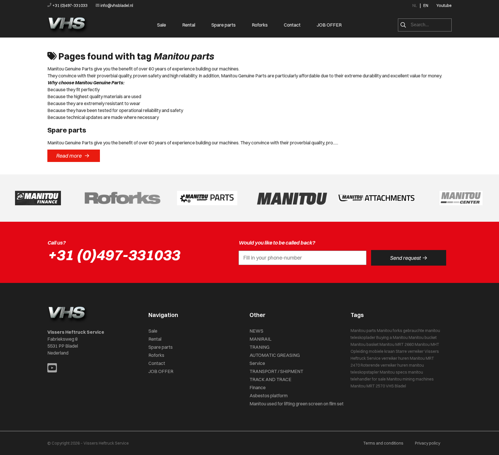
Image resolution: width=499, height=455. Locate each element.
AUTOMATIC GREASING (275, 355)
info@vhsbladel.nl (116, 5)
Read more (73, 155)
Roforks (260, 25)
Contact (292, 25)
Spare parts (223, 25)
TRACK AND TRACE (270, 379)
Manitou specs (393, 372)
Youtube (444, 5)
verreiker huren (395, 358)
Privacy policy (427, 443)
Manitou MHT (427, 344)
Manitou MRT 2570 (368, 386)
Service (257, 363)
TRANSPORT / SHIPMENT (276, 371)
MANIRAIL (260, 339)
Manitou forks (389, 330)
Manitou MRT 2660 (396, 344)
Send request (408, 257)
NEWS (256, 331)
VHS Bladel (396, 386)
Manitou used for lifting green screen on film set (297, 403)
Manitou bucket (423, 337)
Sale (161, 25)
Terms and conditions (383, 443)
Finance (258, 387)
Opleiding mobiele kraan (373, 351)
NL (414, 5)
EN (425, 5)
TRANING (259, 347)
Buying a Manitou (392, 337)
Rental (188, 25)
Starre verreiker (410, 351)
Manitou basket (365, 344)
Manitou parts (363, 330)
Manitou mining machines (410, 379)
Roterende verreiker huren (384, 365)
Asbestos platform (269, 395)
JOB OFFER (329, 25)
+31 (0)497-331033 (69, 5)
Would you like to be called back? (277, 242)
